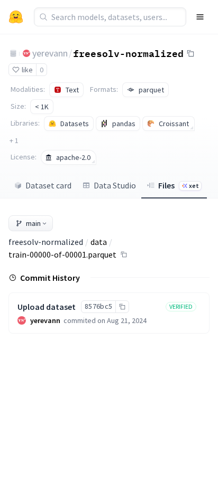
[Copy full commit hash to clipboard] (122, 306)
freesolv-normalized (128, 53)
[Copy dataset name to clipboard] (190, 53)
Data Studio (115, 185)
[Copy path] (124, 254)
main (33, 223)
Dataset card (48, 185)
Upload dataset (46, 306)
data (98, 241)
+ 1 (14, 140)
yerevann (50, 53)
